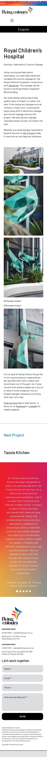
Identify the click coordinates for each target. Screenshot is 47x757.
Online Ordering (32, 1)
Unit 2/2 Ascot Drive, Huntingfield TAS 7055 (17, 652)
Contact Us (22, 1)
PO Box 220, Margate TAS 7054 (13, 654)
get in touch (29, 133)
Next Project (14, 435)
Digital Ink (14, 85)
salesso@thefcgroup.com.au (23, 648)
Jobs (9, 1)
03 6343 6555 (6, 633)
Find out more (11, 403)
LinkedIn (33, 406)
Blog (14, 1)
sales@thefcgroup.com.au (23, 633)
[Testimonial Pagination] (17, 591)
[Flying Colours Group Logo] (17, 7)
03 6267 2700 (6, 648)
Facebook (20, 406)
